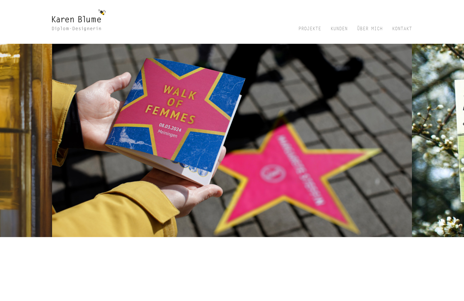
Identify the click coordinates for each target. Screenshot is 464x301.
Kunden (339, 28)
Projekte (309, 28)
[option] (232, 140)
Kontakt (402, 28)
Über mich (370, 28)
